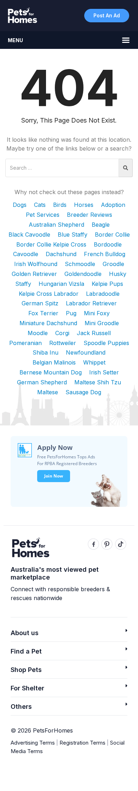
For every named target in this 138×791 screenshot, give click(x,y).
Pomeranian (25, 342)
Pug (71, 313)
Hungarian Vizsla (61, 283)
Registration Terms (82, 742)
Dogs (20, 204)
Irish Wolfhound (35, 263)
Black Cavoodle (29, 234)
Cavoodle (25, 254)
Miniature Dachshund (48, 323)
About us (25, 633)
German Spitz (40, 303)
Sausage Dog (83, 392)
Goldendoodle (83, 273)
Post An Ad (106, 15)
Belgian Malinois (54, 362)
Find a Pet (26, 651)
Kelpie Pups (107, 283)
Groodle (113, 263)
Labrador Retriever (91, 303)
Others (21, 706)
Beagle (101, 224)
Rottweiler (62, 342)
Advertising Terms (33, 742)
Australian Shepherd (56, 224)
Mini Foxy (97, 313)
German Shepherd (42, 382)
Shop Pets (26, 669)
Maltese (47, 392)
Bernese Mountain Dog (50, 372)
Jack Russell (94, 333)
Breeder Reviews (89, 214)
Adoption (113, 204)
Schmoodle (80, 263)
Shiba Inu (45, 352)
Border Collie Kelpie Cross (51, 244)
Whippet (94, 362)
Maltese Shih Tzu (97, 382)
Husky (117, 273)
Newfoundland (85, 352)
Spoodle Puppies (106, 342)
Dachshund (61, 254)
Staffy (23, 283)
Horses (83, 204)
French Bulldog (104, 254)
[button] (69, 635)
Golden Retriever (34, 273)
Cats (40, 204)
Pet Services (42, 214)
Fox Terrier (43, 313)
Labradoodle (103, 293)
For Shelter (27, 688)
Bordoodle (108, 244)
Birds (60, 204)
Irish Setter (104, 372)
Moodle (38, 333)
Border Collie (112, 234)
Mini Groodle (102, 323)
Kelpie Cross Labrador (49, 293)
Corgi (62, 333)
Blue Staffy (72, 234)
